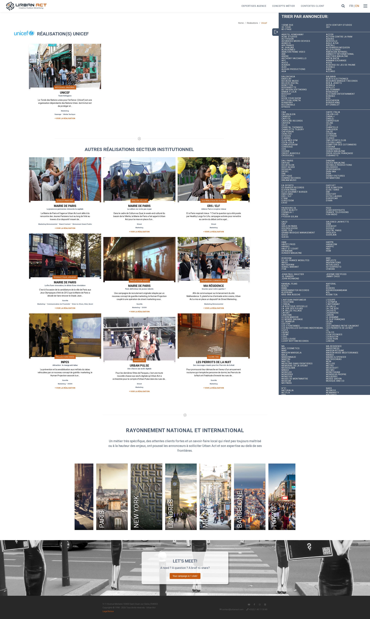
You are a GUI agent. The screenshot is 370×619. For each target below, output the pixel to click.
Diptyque (287, 176)
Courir (285, 151)
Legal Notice (108, 611)
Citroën (286, 136)
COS (284, 149)
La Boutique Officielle (295, 306)
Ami (284, 54)
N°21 (284, 388)
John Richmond (290, 279)
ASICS (285, 63)
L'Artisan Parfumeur (294, 300)
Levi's (285, 330)
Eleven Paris (289, 190)
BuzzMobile (288, 105)
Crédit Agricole (291, 153)
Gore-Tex (287, 230)
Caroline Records (292, 121)
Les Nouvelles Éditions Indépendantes (304, 328)
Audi (284, 67)
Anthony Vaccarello (294, 58)
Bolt (284, 96)
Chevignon (288, 132)
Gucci (285, 235)
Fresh (285, 214)
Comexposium (290, 145)
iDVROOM (287, 258)
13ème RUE (287, 25)
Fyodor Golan (290, 217)
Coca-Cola (288, 142)
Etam (285, 198)
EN (357, 6)
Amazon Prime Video (293, 52)
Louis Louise (289, 339)
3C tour (286, 27)
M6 (283, 346)
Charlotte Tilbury (293, 129)
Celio (285, 125)
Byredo (286, 107)
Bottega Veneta (291, 100)
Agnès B (286, 43)
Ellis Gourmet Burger (294, 192)
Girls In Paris (289, 226)
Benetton (287, 85)
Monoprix (287, 374)
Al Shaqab (288, 48)
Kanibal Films (289, 284)
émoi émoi (287, 194)
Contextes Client (312, 6)
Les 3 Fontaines (291, 326)
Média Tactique (69, 114)
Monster (287, 377)
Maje (285, 355)
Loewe (285, 334)
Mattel (286, 361)
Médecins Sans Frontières (297, 364)
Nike (284, 395)
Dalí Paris (287, 161)
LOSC (284, 337)
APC (284, 61)
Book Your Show (291, 98)
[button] (78, 496)
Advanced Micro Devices (296, 41)
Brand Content (65, 224)
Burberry (287, 103)
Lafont (286, 313)
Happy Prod (288, 244)
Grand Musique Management (298, 233)
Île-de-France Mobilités (295, 260)
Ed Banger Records (293, 188)
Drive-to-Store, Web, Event (82, 304)
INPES (285, 263)
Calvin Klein (288, 114)
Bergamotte (289, 87)
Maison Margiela (292, 353)
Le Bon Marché (290, 317)
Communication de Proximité (58, 304)
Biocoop (286, 94)
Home (241, 23)
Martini (286, 359)
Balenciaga (288, 77)
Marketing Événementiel (47, 224)
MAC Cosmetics (291, 348)
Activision (288, 39)
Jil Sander (288, 276)
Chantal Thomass (292, 127)
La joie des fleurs (292, 308)
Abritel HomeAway (293, 35)
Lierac (285, 332)
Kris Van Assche (291, 295)
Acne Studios (289, 37)
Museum (286, 381)
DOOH (144, 307)
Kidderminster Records (295, 290)
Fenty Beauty (290, 210)
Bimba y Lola (289, 92)
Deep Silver (288, 167)
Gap (284, 224)
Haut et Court (290, 249)
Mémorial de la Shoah (295, 366)
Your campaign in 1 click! (185, 576)
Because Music (290, 81)
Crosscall (288, 155)
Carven (286, 123)
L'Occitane (288, 302)
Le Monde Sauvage (292, 319)
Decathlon (288, 165)
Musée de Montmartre (295, 379)
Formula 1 (288, 212)
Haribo (286, 246)
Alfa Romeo (288, 50)
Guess (285, 237)
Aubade (286, 65)
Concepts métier (283, 6)
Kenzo (285, 286)
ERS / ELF (287, 196)
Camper (286, 116)
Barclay (287, 79)
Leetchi (286, 324)
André (285, 56)
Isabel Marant (290, 267)
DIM (283, 174)
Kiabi (284, 288)
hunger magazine (292, 253)
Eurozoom (288, 201)
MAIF (284, 351)
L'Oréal (286, 304)
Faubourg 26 (289, 208)
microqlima (288, 368)
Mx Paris (287, 383)
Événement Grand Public (82, 224)
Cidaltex (287, 134)
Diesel (285, 171)
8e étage (287, 29)
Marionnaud (289, 357)
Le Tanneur (288, 321)
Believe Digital (290, 83)
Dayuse (286, 163)
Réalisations (252, 23)
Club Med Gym (290, 140)
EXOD (284, 203)
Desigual (287, 169)
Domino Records (291, 178)
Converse (287, 147)
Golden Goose (290, 228)
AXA (284, 71)
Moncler (287, 372)
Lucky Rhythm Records (295, 341)
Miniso (285, 370)
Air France (288, 45)
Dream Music (289, 180)
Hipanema (287, 251)
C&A (284, 112)
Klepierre (287, 292)
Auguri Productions (293, 69)
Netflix (286, 393)
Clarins (286, 138)
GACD (284, 222)
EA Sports (288, 185)
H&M (284, 242)
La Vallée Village (292, 311)
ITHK (284, 269)
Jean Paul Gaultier (293, 274)
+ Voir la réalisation (65, 118)
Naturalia (288, 390)
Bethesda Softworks (294, 90)
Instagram (288, 265)
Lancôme (287, 315)
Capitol (286, 119)
